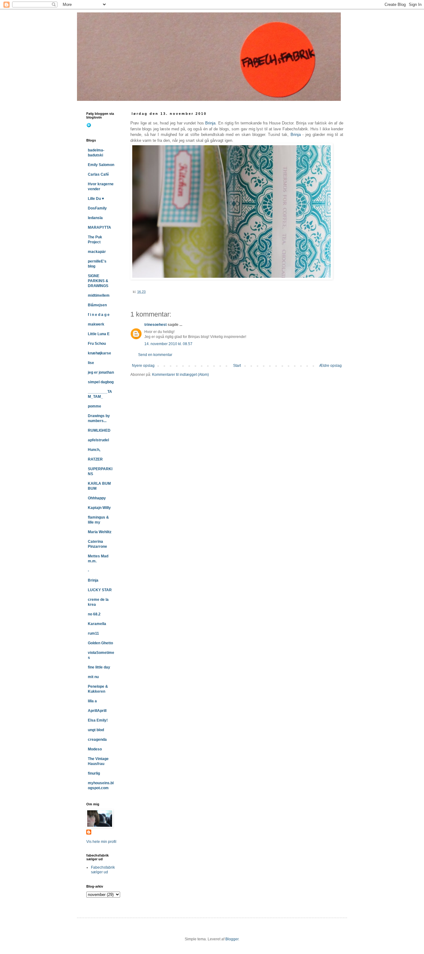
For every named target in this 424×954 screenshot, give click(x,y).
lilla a (92, 701)
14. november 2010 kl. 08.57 (168, 344)
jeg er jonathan (101, 372)
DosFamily (97, 208)
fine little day (99, 667)
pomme (94, 406)
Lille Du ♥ (96, 198)
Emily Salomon (101, 165)
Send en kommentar (155, 355)
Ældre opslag (330, 365)
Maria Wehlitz (99, 532)
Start (237, 365)
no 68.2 (94, 614)
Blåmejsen (97, 305)
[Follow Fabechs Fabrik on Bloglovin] (88, 126)
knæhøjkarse (99, 353)
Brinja (210, 123)
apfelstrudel (98, 440)
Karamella (97, 624)
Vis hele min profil (101, 841)
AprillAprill (97, 711)
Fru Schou (97, 343)
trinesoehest (155, 324)
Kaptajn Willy (99, 508)
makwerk (96, 324)
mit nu (93, 677)
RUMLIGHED (99, 430)
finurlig (94, 773)
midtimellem (99, 295)
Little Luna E (99, 334)
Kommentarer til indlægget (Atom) (180, 374)
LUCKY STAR (100, 590)
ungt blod (96, 730)
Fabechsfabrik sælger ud (103, 869)
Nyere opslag (143, 365)
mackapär (97, 252)
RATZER (95, 459)
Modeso (95, 749)
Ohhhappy (97, 498)
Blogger (231, 939)
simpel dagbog (101, 382)
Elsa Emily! (98, 720)
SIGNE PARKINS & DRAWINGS (98, 281)
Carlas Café (98, 174)
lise (91, 363)
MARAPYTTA (99, 227)
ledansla (95, 218)
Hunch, (94, 450)
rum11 (93, 633)
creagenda (97, 739)
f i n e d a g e (99, 315)
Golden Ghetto (100, 643)
